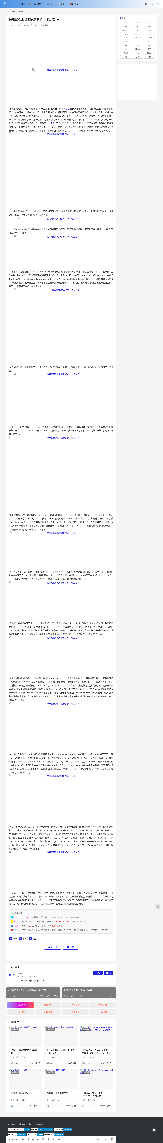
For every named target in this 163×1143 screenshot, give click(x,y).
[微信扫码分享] (23, 1139)
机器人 (137, 49)
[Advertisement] (61, 48)
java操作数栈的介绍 (20, 1093)
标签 (31, 1124)
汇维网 (27, 1129)
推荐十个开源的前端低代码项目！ (24, 1051)
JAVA (15, 939)
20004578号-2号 (46, 1129)
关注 (98, 973)
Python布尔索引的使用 (57, 1093)
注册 (157, 4)
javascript (125, 30)
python (149, 34)
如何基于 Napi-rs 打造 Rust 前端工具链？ (60, 1051)
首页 (23, 4)
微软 (137, 45)
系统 (125, 57)
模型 (149, 49)
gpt (126, 26)
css (149, 22)
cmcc (11, 25)
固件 (62, 4)
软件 (149, 57)
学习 (137, 41)
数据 (149, 45)
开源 (125, 45)
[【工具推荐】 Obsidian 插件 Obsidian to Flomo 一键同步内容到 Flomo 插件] (96, 1036)
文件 (125, 49)
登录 (151, 4)
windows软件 (36, 4)
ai (126, 22)
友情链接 (21, 1124)
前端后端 (44, 25)
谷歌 (137, 57)
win (126, 38)
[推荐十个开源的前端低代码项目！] (25, 1036)
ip (137, 26)
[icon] (154, 1129)
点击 (137, 53)
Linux (149, 30)
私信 (109, 973)
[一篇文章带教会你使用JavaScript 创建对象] (96, 1079)
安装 (149, 41)
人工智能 (149, 38)
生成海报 (15, 1139)
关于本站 (11, 1124)
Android (52, 4)
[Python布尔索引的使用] (61, 1079)
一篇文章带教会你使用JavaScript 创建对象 (92, 1094)
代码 (125, 41)
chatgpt (137, 22)
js (137, 30)
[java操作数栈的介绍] (25, 1079)
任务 (52, 123)
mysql (126, 34)
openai (137, 34)
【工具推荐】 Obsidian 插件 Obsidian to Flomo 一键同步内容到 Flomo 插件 (96, 1051)
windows (137, 38)
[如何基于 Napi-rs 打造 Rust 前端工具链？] (61, 1036)
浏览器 (126, 53)
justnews (67, 1129)
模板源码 (74, 4)
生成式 (149, 53)
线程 (67, 108)
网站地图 (39, 1124)
